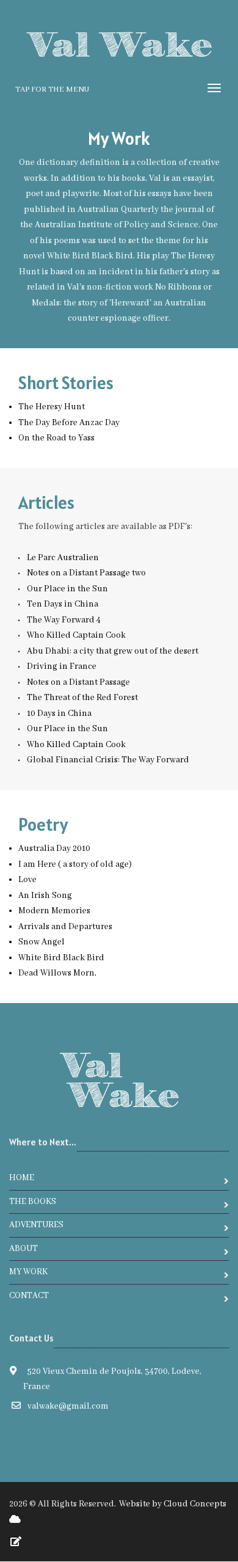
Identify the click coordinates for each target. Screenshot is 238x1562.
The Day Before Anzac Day (69, 422)
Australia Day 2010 (54, 848)
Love (27, 879)
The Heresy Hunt (51, 406)
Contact (29, 1295)
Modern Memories (54, 910)
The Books (32, 1201)
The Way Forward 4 (64, 620)
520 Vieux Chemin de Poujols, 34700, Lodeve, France (112, 1379)
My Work (28, 1271)
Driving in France (61, 666)
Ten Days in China (62, 604)
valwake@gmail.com (68, 1406)
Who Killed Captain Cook (76, 635)
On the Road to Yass (56, 437)
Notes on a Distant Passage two (86, 573)
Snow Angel (41, 941)
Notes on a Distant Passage (78, 682)
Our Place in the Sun (67, 588)
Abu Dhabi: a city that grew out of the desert (112, 651)
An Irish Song (45, 895)
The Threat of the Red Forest (82, 697)
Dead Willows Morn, (57, 973)
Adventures (36, 1224)
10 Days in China (59, 713)
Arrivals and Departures (65, 926)
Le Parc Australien (63, 557)
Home (21, 1177)
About (23, 1248)
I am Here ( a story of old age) (75, 864)
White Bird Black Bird (61, 957)
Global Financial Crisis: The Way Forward (108, 759)
